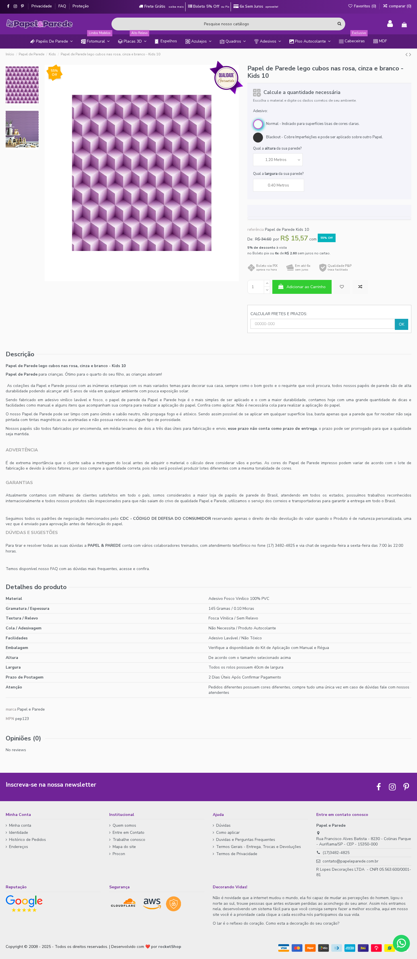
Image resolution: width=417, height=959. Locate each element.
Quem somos (124, 825)
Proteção (81, 6)
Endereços (18, 846)
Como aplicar (228, 832)
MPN (10, 718)
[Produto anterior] (407, 54)
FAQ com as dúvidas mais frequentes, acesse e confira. (100, 568)
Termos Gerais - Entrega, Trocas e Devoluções (258, 846)
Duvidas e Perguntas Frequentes (245, 839)
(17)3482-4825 (336, 852)
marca (11, 709)
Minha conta (20, 825)
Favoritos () (365, 6)
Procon (119, 854)
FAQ (62, 6)
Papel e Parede (31, 709)
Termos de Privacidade (236, 854)
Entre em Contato (128, 832)
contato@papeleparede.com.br (350, 861)
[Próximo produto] (410, 54)
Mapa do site (124, 846)
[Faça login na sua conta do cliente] (390, 24)
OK (401, 324)
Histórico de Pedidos (27, 839)
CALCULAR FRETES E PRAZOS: (278, 314)
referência (255, 229)
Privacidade (42, 6)
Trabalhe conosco (129, 839)
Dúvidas (223, 825)
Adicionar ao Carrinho (306, 287)
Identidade (18, 832)
